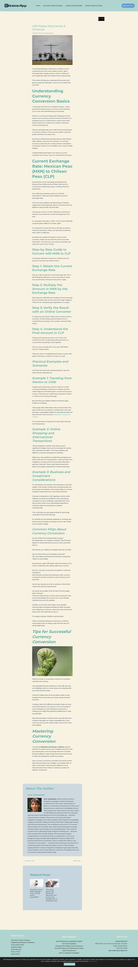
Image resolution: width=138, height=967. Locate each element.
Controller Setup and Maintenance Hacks (69, 948)
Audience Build (16, 947)
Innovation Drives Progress (20, 940)
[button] (128, 6)
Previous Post (29, 861)
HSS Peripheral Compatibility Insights (69, 941)
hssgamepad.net (121, 941)
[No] (136, 962)
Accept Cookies (69, 964)
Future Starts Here (17, 945)
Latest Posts (15, 954)
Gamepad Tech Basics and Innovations (69, 946)
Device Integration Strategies (69, 953)
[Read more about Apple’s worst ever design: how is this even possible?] (36, 883)
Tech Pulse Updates (69, 944)
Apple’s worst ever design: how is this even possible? (36, 893)
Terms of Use (15, 952)
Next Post (77, 861)
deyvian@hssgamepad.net (117, 950)
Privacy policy (93, 961)
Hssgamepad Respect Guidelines (22, 942)
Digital (35, 33)
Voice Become (16, 949)
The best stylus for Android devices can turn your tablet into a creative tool (51, 895)
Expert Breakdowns (69, 950)
